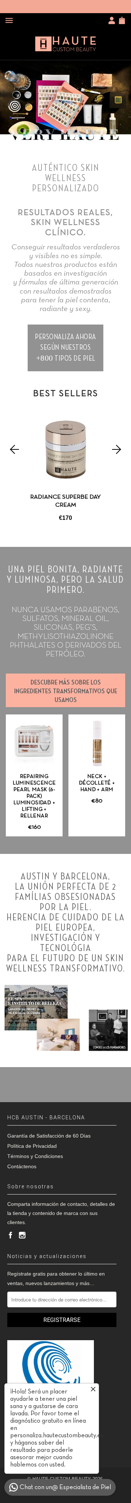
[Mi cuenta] (113, 20)
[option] (65, 466)
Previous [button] (13, 449)
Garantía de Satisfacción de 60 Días (49, 1136)
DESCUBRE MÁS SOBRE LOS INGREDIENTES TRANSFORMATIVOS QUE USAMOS (65, 691)
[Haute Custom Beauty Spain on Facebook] (10, 1235)
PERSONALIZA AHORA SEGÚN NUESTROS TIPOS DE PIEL (65, 348)
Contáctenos (21, 1166)
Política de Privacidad (32, 1146)
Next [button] (117, 449)
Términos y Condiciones (35, 1156)
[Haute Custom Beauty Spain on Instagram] (22, 1235)
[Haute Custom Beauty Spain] (65, 43)
